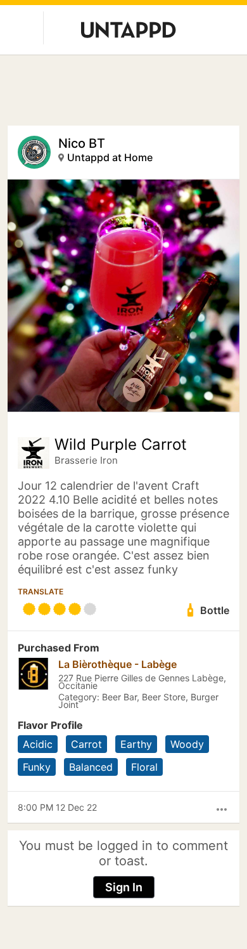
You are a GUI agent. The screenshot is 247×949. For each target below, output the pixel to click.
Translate (40, 591)
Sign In (123, 887)
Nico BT (81, 143)
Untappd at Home (110, 157)
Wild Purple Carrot (120, 444)
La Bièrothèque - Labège (117, 664)
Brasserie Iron (86, 460)
